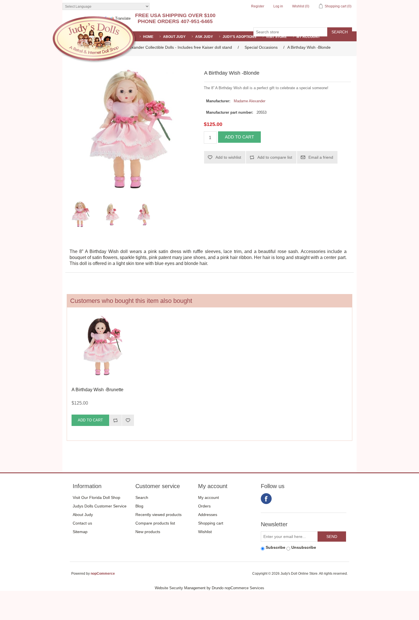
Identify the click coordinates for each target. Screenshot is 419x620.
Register (257, 6)
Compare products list (155, 523)
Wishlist (205, 531)
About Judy (83, 514)
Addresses (207, 514)
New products (147, 531)
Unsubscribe (303, 547)
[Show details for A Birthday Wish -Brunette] (103, 347)
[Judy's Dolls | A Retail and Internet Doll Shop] (94, 39)
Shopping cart (210, 523)
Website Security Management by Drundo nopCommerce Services (209, 588)
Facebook (266, 498)
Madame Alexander (249, 101)
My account (308, 37)
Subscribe (275, 547)
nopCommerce (103, 574)
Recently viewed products (158, 514)
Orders (204, 506)
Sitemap (80, 531)
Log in (278, 6)
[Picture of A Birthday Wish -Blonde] (81, 214)
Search (141, 497)
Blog (139, 506)
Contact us (82, 523)
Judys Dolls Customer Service (100, 506)
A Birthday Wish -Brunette (97, 389)
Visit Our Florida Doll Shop (96, 497)
